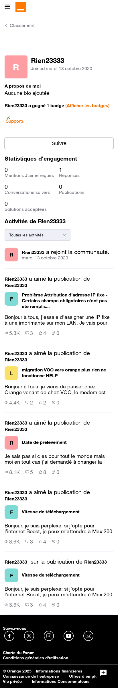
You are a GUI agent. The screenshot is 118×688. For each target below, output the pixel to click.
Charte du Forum (19, 652)
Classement (22, 25)
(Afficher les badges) (87, 105)
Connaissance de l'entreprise (31, 676)
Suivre (59, 143)
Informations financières (59, 671)
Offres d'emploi (84, 676)
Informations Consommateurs (61, 681)
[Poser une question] (103, 673)
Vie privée (12, 681)
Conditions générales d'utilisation (35, 657)
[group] (12, 333)
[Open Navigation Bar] (9, 7)
